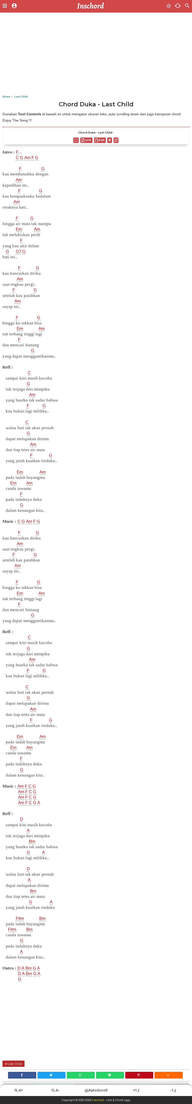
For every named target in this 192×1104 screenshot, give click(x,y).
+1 (134, 1090)
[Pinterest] (139, 1075)
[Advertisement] (96, 55)
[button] (168, 1075)
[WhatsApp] (81, 1075)
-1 (171, 1090)
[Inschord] (92, 6)
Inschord (98, 1100)
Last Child (15, 1064)
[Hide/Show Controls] (116, 140)
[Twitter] (52, 1075)
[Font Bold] (109, 140)
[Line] (110, 1075)
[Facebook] (22, 1075)
